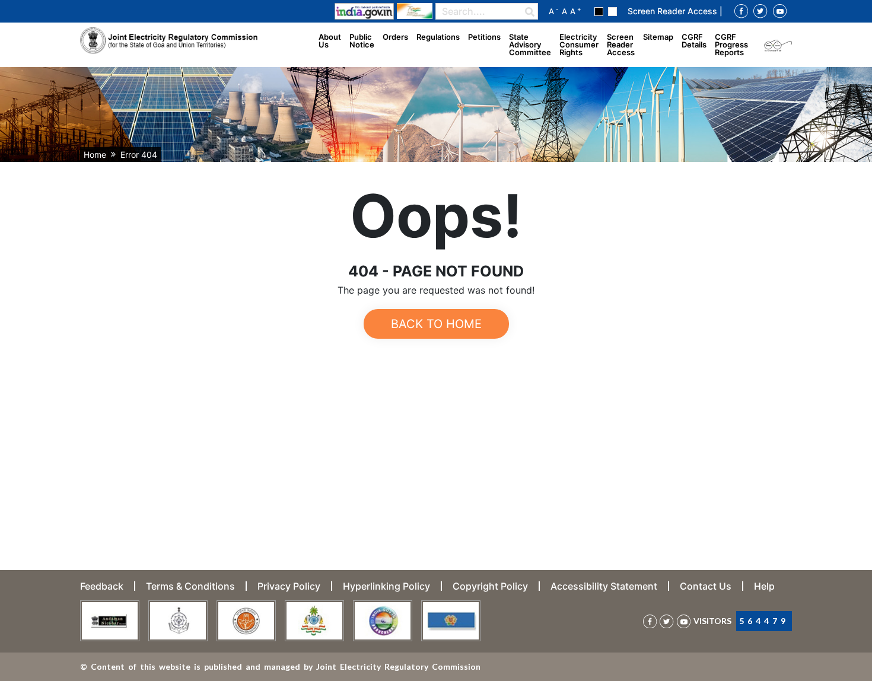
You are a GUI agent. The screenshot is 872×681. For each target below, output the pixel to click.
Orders (395, 37)
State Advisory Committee (530, 44)
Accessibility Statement (603, 586)
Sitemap (658, 37)
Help (764, 586)
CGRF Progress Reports (731, 44)
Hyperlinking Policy (386, 586)
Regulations (438, 37)
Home (95, 154)
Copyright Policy (490, 586)
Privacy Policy (288, 586)
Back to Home (436, 324)
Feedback (101, 586)
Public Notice (361, 40)
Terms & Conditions (190, 586)
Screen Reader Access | (675, 11)
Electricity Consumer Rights (579, 44)
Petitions (484, 37)
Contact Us (705, 586)
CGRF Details (694, 40)
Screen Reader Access (621, 44)
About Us (330, 40)
